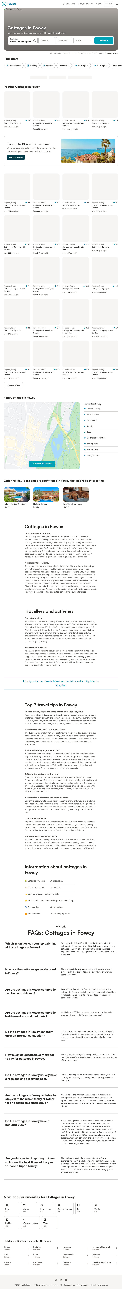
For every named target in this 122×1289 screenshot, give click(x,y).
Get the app (70, 4)
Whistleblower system (99, 1285)
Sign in (99, 4)
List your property (86, 4)
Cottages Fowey (111, 53)
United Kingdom (69, 53)
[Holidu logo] (13, 4)
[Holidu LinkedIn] (61, 1280)
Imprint (53, 1285)
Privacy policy (69, 1285)
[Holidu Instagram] (56, 1280)
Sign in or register (16, 157)
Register (108, 4)
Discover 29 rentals (42, 463)
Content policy (83, 1285)
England (81, 53)
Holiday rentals (55, 53)
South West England (94, 53)
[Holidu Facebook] (66, 1280)
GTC (60, 1285)
